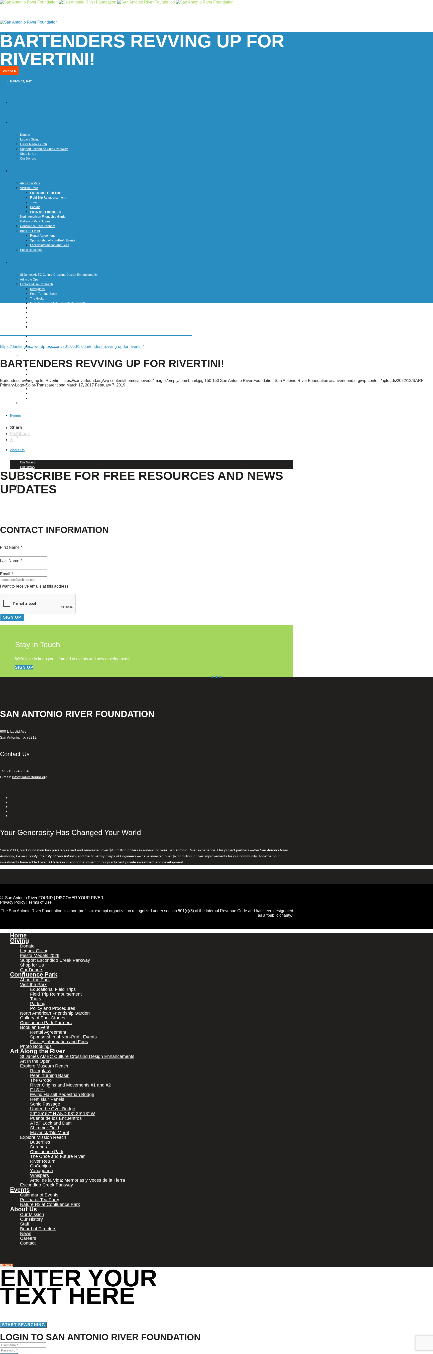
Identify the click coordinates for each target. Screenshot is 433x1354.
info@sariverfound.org (29, 777)
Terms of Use (40, 902)
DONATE (9, 70)
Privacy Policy (12, 902)
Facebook (20, 433)
